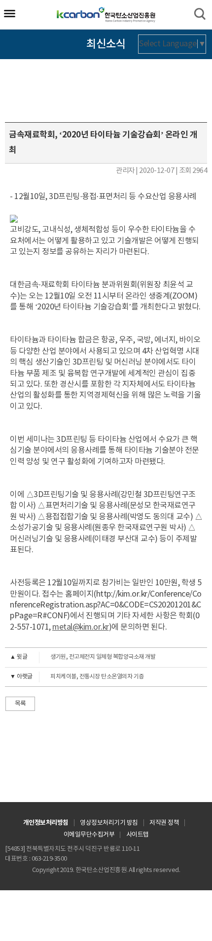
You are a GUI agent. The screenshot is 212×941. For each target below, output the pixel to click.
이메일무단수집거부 (89, 835)
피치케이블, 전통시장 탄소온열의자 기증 (77, 676)
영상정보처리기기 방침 (109, 823)
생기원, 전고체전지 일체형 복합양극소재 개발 (82, 657)
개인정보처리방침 (46, 823)
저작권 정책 (164, 823)
